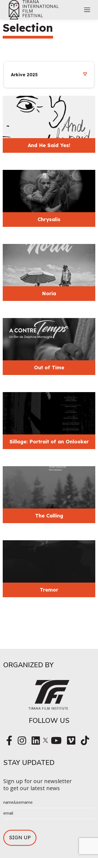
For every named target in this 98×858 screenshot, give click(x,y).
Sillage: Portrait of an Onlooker (49, 441)
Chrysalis (49, 219)
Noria (49, 293)
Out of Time (49, 367)
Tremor (49, 590)
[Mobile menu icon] (87, 9)
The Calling (49, 516)
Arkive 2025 (24, 74)
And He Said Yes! (49, 145)
